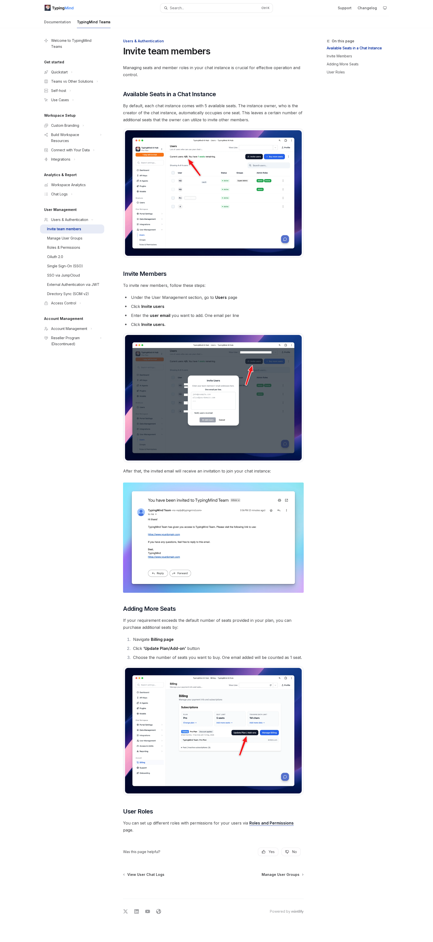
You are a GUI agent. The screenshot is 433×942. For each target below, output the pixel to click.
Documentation (57, 22)
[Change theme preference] (385, 8)
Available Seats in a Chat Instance (354, 48)
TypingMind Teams (94, 22)
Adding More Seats (343, 64)
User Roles (336, 72)
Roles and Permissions (271, 823)
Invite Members (339, 56)
